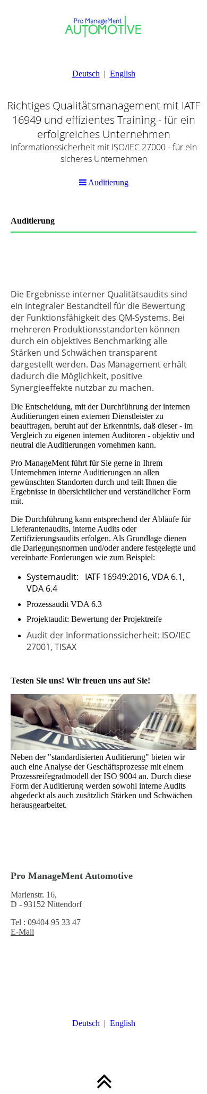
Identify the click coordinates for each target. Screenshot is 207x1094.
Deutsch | (91, 1023)
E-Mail (22, 931)
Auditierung (107, 182)
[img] (103, 85)
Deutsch (86, 73)
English (122, 73)
